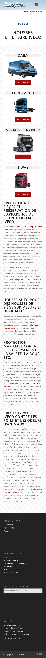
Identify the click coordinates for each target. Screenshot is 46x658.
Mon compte (8, 528)
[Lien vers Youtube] (41, 654)
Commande (8, 525)
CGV (5, 557)
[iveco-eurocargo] (23, 106)
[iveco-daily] (23, 68)
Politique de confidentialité (14, 563)
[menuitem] (21, 5)
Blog (5, 569)
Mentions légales (10, 560)
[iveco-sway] (23, 180)
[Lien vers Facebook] (37, 654)
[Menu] (27, 5)
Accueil (34, 12)
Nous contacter (9, 566)
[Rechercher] (21, 5)
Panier (6, 531)
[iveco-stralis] (23, 143)
